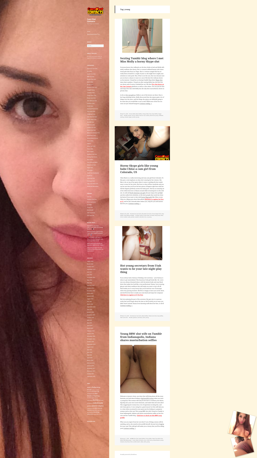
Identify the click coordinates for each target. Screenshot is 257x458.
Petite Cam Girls (91, 146)
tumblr (133, 117)
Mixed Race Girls (91, 135)
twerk (138, 442)
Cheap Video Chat (91, 95)
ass (91, 387)
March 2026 (90, 264)
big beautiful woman (147, 398)
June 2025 (89, 274)
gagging (93, 397)
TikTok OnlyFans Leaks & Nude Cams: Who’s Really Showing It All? (95, 233)
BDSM (98, 387)
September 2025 (91, 269)
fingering (96, 396)
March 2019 (90, 328)
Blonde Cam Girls (91, 79)
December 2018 (91, 336)
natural (141, 115)
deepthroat (89, 391)
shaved (100, 408)
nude (101, 403)
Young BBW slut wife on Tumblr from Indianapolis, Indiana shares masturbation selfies (141, 337)
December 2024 (91, 277)
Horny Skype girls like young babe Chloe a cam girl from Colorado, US (139, 169)
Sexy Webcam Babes (92, 162)
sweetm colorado (139, 217)
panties (89, 406)
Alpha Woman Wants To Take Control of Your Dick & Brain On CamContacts (95, 249)
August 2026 (90, 261)
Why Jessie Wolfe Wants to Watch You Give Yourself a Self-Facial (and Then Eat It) (95, 239)
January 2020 (90, 312)
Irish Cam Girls (91, 125)
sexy (96, 408)
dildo (93, 391)
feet (96, 393)
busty (93, 389)
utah (144, 317)
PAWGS (89, 143)
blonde (89, 390)
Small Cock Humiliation (93, 173)
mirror (91, 403)
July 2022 (89, 301)
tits (97, 414)
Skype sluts (159, 80)
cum (145, 440)
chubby (97, 389)
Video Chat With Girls (92, 183)
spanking (89, 412)
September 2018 (91, 344)
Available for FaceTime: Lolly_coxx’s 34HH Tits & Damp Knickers (95, 227)
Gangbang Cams (91, 114)
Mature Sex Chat (91, 130)
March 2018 (90, 360)
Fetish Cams (90, 106)
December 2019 (91, 315)
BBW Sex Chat (90, 76)
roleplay (100, 406)
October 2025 (90, 266)
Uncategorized (91, 181)
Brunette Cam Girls (92, 87)
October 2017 (90, 373)
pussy (94, 405)
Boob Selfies (90, 82)
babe (94, 387)
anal (88, 387)
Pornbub (89, 204)
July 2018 (89, 349)
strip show (127, 442)
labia (162, 215)
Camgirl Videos (91, 90)
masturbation (156, 440)
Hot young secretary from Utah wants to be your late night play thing (141, 269)
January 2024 (90, 288)
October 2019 (90, 317)
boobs (129, 115)
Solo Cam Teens (91, 212)
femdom (90, 396)
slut (96, 410)
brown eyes (146, 215)
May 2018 (89, 355)
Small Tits (89, 175)
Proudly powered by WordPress (128, 454)
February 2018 (91, 363)
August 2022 (90, 299)
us (147, 217)
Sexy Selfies (90, 159)
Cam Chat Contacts (91, 20)
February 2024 (91, 285)
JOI (99, 400)
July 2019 (89, 320)
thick (131, 442)
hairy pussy (90, 400)
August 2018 (90, 347)
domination (90, 393)
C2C (95, 389)
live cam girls (130, 95)
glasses (96, 397)
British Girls (90, 84)
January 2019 (90, 333)
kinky (102, 400)
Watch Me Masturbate (92, 186)
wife (145, 442)
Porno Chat (90, 207)
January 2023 (90, 296)
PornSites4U (90, 210)
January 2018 (90, 365)
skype (130, 117)
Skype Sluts (90, 167)
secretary (139, 317)
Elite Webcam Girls (92, 100)
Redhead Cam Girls (92, 154)
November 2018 (91, 339)
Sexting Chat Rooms (92, 157)
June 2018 (89, 352)
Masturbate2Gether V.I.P (93, 34)
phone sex (152, 115)
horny (95, 400)
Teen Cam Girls (91, 178)
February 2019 (91, 331)
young (137, 117)
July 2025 (89, 272)
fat (94, 393)
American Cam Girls (92, 68)
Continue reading (146, 103)
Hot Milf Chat (90, 122)
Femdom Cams (91, 103)
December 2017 (91, 368)
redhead (161, 115)
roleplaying (89, 408)
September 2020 (91, 307)
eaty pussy (157, 215)
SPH (92, 412)
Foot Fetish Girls (91, 111)
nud (144, 115)
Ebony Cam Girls (91, 98)
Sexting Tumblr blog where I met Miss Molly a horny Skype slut (141, 59)
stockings (96, 412)
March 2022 (90, 304)
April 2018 (89, 357)
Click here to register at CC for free (131, 295)
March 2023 (90, 293)
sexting (122, 117)
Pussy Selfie (90, 149)
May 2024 (89, 282)
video (141, 442)
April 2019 (89, 325)
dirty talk (96, 391)
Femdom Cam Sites (92, 199)
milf (88, 403)
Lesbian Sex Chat (91, 127)
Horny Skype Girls (91, 119)
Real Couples (90, 151)
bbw (137, 440)
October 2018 (90, 341)
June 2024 (89, 280)
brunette (152, 215)
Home (88, 31)
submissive (90, 414)
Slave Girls (89, 170)
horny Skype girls (146, 197)
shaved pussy (91, 410)
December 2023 (91, 291)
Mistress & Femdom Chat (93, 133)
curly (148, 440)
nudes (147, 115)
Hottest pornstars (91, 202)
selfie (93, 408)
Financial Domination (92, 108)
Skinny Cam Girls (91, 165)
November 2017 (91, 371)
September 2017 (91, 376)
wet (101, 414)
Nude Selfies (90, 141)
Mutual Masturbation (92, 138)
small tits (99, 410)
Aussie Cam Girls (91, 74)
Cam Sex (89, 196)
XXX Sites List (90, 215)
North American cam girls (137, 193)
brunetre (141, 440)
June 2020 (89, 309)
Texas (95, 414)
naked (95, 403)
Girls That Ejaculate (92, 117)
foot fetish (89, 397)
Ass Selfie (89, 71)
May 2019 (89, 323)
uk (99, 414)
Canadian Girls (91, 92)
